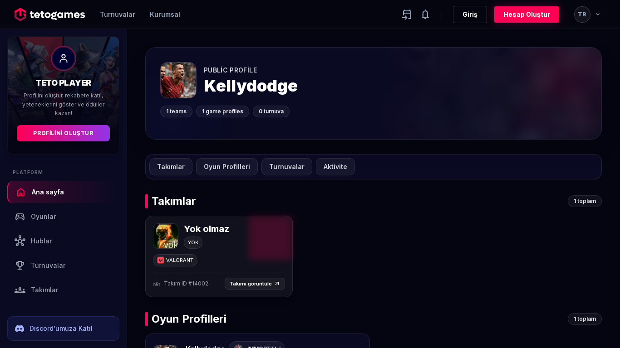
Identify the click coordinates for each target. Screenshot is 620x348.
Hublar (33, 241)
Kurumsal (165, 14)
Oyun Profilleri (227, 166)
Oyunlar (35, 216)
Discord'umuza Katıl (61, 328)
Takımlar (36, 290)
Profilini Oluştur (63, 133)
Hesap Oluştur (526, 14)
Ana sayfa (39, 192)
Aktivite (335, 166)
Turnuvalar (117, 14)
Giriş (470, 14)
